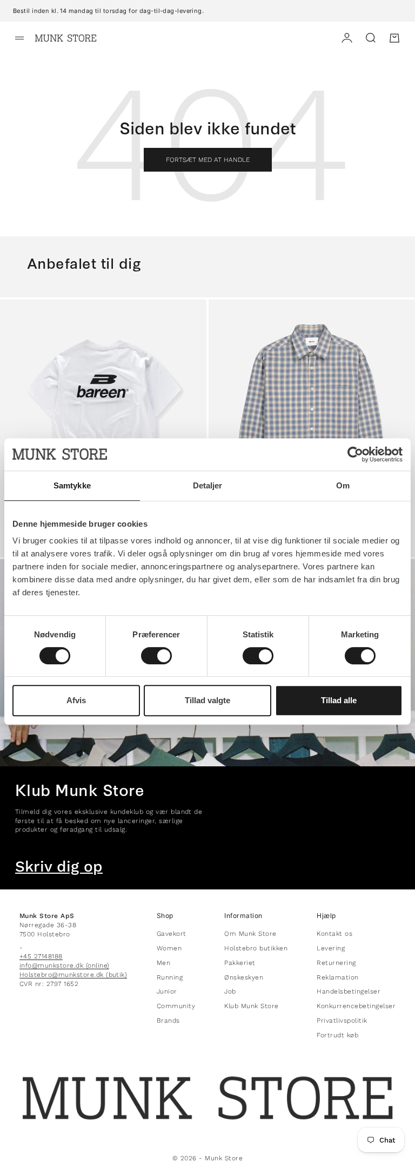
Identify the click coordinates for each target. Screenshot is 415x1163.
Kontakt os (334, 933)
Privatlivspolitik (342, 1020)
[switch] (156, 655)
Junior (167, 991)
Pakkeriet (239, 963)
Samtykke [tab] (72, 485)
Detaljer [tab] (208, 485)
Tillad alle (339, 700)
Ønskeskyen (243, 977)
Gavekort (171, 933)
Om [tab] (343, 485)
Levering (331, 948)
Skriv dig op (59, 866)
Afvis (76, 700)
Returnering (336, 963)
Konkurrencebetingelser (356, 1006)
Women (169, 948)
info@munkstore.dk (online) (64, 965)
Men (163, 963)
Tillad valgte (207, 700)
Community (176, 1006)
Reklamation (337, 977)
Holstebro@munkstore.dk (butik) (73, 974)
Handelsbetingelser (348, 991)
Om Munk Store (250, 933)
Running (170, 977)
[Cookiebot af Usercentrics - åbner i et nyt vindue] (355, 454)
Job (230, 991)
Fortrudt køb (337, 1035)
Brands (168, 1020)
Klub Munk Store (251, 1006)
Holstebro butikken (255, 948)
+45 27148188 (41, 956)
